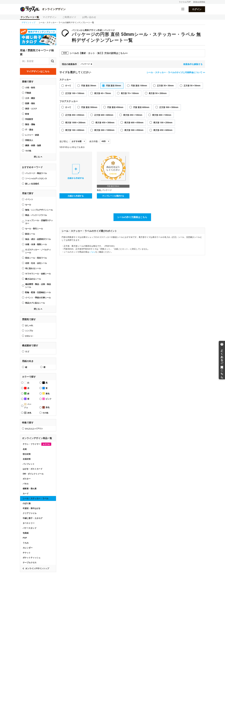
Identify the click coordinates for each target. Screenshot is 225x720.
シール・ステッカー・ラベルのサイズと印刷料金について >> (176, 72)
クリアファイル (30, 513)
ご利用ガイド (69, 17)
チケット (27, 553)
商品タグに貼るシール (35, 303)
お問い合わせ (89, 17)
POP (25, 538)
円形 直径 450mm (115, 107)
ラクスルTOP (185, 2)
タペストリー (29, 523)
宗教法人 (29, 140)
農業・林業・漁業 (33, 145)
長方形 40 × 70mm (102, 93)
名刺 (25, 449)
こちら (92, 252)
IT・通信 (29, 130)
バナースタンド (30, 528)
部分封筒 (27, 454)
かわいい (29, 336)
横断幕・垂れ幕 (30, 488)
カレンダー (28, 548)
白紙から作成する (76, 196)
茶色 (48, 407)
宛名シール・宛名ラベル (36, 258)
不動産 (28, 93)
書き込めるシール (33, 279)
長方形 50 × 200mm (158, 93)
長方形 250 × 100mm (132, 115)
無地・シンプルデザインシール (39, 210)
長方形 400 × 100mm (161, 115)
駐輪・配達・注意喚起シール (38, 292)
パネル (26, 484)
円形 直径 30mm (88, 85)
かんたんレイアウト (34, 428)
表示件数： (94, 141)
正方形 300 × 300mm (168, 107)
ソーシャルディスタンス (36, 178)
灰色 (29, 413)
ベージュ (27, 406)
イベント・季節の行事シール (38, 297)
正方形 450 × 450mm (74, 115)
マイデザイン (49, 17)
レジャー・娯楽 (32, 135)
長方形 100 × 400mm (74, 130)
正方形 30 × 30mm (165, 85)
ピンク (49, 399)
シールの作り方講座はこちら (132, 217)
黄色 (48, 393)
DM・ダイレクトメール (33, 474)
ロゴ (27, 351)
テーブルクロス (30, 562)
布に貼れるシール (33, 268)
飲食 (27, 114)
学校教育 (29, 119)
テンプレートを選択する (113, 196)
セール (28, 204)
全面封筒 (27, 459)
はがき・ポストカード (32, 469)
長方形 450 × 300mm (104, 122)
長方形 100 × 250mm (162, 122)
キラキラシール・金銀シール (38, 273)
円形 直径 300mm (89, 107)
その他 (28, 151)
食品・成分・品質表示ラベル (38, 239)
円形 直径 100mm (139, 85)
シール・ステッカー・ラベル (35, 498)
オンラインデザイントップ (37, 568)
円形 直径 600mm (141, 107)
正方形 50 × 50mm (192, 85)
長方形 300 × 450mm (133, 130)
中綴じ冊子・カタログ (32, 518)
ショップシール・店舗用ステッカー (39, 221)
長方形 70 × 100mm (130, 93)
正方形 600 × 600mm (103, 115)
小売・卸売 (30, 87)
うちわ (26, 543)
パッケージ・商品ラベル (36, 173)
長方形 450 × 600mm (162, 130)
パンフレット (29, 464)
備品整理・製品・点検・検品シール (38, 285)
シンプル (29, 331)
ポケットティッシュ (32, 557)
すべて (68, 85)
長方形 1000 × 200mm (75, 122)
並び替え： (64, 141)
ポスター (27, 479)
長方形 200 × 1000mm (104, 130)
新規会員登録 (199, 2)
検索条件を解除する (193, 64)
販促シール (30, 234)
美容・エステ (31, 108)
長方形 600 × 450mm (133, 122)
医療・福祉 (30, 103)
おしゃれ (29, 325)
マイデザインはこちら (38, 71)
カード (26, 493)
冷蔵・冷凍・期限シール (36, 244)
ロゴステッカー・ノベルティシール (38, 251)
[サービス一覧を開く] (183, 9)
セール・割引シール (34, 228)
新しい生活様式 (32, 184)
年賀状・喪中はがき (32, 508)
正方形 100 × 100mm (74, 93)
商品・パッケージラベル (36, 215)
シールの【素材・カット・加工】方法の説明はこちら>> (95, 53)
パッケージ (85, 64)
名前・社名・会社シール (36, 263)
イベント (29, 199)
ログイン (196, 9)
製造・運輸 (30, 124)
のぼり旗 (27, 503)
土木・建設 (30, 98)
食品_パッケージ (104, 190)
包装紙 (26, 533)
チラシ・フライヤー (36, 444)
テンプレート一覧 (30, 17)
